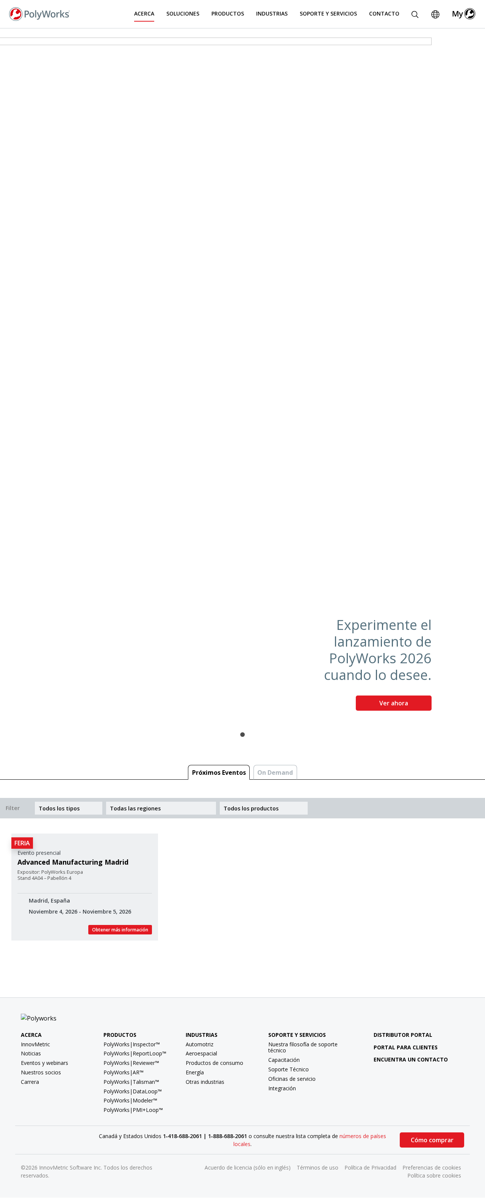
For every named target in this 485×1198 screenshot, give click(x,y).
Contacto (384, 13)
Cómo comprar (432, 1140)
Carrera (30, 1081)
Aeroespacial (201, 1053)
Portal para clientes (406, 1047)
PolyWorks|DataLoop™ (132, 1091)
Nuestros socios (41, 1072)
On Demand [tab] (275, 772)
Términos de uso (317, 1167)
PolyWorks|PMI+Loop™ (133, 1109)
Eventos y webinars (44, 1062)
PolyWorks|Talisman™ (131, 1081)
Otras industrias (205, 1081)
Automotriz (199, 1044)
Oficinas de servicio (292, 1078)
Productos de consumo (214, 1062)
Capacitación (284, 1059)
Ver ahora (393, 703)
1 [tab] (242, 734)
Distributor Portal (403, 1034)
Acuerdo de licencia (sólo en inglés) (248, 1167)
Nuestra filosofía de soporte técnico (303, 1047)
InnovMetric (35, 1044)
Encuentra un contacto (411, 1059)
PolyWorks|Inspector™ (131, 1044)
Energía (195, 1072)
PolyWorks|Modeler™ (130, 1100)
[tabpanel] (242, 377)
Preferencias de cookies (431, 1167)
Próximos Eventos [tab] (219, 772)
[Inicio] (39, 13)
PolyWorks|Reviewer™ (131, 1062)
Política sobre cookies (434, 1175)
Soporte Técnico (288, 1069)
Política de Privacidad (370, 1167)
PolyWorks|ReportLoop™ (134, 1053)
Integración (282, 1088)
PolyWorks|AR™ (123, 1072)
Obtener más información (120, 929)
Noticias (31, 1053)
